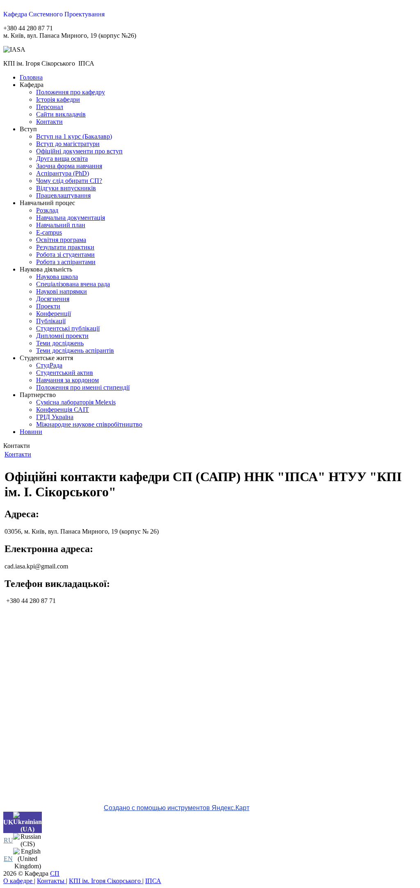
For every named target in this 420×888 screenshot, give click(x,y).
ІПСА (153, 880)
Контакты (51, 880)
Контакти (18, 454)
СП (54, 873)
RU (8, 840)
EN (8, 858)
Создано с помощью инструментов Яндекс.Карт (176, 807)
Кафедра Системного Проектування (54, 14)
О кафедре (18, 880)
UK (8, 822)
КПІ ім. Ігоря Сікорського (105, 880)
